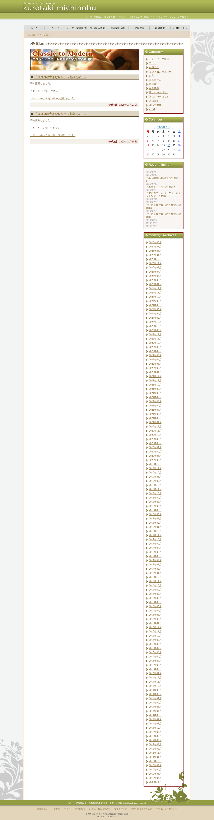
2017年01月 (155, 572)
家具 (151, 75)
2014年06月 (155, 702)
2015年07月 (155, 648)
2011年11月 (155, 752)
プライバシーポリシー (166, 809)
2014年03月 (155, 715)
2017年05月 (155, 556)
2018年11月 (155, 489)
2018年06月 (155, 510)
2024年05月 (155, 309)
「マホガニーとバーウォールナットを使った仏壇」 (163, 194)
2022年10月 (155, 342)
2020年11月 (155, 430)
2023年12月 (155, 321)
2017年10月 (155, 539)
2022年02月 (155, 367)
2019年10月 (155, 472)
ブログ (47, 34)
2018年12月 (155, 485)
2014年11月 (155, 681)
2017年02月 (155, 568)
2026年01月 (155, 255)
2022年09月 (155, 347)
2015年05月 (155, 656)
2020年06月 (155, 451)
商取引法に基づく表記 (141, 809)
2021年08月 (155, 393)
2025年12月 (155, 259)
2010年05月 (155, 773)
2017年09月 (155, 543)
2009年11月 (155, 782)
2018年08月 (155, 501)
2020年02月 (155, 460)
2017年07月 (155, 547)
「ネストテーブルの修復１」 (162, 187)
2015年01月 (155, 673)
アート (153, 63)
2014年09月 (155, 690)
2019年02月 (155, 480)
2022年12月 (155, 334)
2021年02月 (155, 418)
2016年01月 (155, 623)
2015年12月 (155, 627)
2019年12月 (155, 464)
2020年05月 (155, 455)
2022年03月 (155, 363)
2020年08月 (155, 443)
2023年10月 (155, 326)
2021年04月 (155, 409)
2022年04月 (155, 359)
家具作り (154, 84)
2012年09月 (155, 740)
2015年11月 (155, 631)
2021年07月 (155, 397)
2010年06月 (155, 769)
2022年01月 (155, 372)
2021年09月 (155, 388)
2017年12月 (155, 531)
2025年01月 (163, 127)
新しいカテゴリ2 (158, 96)
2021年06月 (155, 401)
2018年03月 (155, 518)
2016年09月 (155, 589)
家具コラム (155, 79)
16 (169, 145)
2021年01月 (155, 422)
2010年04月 (155, 777)
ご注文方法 (80, 809)
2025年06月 (155, 275)
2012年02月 (155, 748)
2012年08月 (155, 744)
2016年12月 (155, 577)
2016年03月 (155, 614)
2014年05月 (155, 706)
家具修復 (154, 88)
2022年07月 (155, 351)
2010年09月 (155, 765)
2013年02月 (155, 736)
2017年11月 (155, 535)
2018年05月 (155, 514)
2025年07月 (155, 271)
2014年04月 (155, 711)
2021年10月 (155, 384)
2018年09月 (155, 497)
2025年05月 (155, 280)
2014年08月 (155, 694)
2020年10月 (155, 434)
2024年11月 (155, 292)
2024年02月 (155, 317)
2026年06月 (155, 250)
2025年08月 (155, 267)
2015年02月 (155, 669)
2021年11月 (155, 380)
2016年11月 (155, 581)
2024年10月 (155, 296)
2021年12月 (155, 376)
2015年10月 (155, 635)
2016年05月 (155, 606)
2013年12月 (155, 727)
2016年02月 (155, 619)
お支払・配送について (99, 809)
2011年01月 (155, 757)
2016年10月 (155, 585)
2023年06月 (155, 330)
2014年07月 (155, 698)
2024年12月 (155, 288)
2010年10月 (155, 761)
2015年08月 (155, 644)
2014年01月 (155, 723)
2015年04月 (155, 660)
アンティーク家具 (159, 59)
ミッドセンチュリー (160, 71)
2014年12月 (155, 677)
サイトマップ (120, 809)
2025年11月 (155, 263)
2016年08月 (155, 593)
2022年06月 (155, 355)
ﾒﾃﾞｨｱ (152, 109)
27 (153, 154)
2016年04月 (155, 610)
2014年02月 (155, 719)
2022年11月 (155, 338)
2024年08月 (155, 305)
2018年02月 (155, 522)
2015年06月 (155, 652)
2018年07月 (155, 506)
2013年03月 (155, 731)
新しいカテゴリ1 (158, 92)
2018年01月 (155, 526)
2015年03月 (155, 665)
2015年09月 (155, 639)
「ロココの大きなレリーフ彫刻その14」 (60, 113)
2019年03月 (155, 476)
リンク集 (56, 809)
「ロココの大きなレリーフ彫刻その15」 (60, 77)
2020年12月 (155, 426)
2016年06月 (155, 602)
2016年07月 (155, 598)
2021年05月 (155, 405)
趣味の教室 (155, 105)
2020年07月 (155, 447)
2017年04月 (155, 560)
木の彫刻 (154, 100)
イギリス (154, 67)
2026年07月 (155, 246)
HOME (31, 34)
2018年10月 (155, 493)
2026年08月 (155, 242)
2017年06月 (155, 552)
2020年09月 (155, 439)
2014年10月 (155, 685)
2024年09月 (155, 301)
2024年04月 (155, 313)
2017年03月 (155, 564)
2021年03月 (155, 414)
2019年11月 (155, 468)
